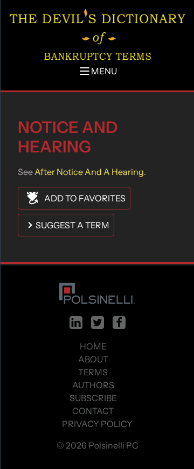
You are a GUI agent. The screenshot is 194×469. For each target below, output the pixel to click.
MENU (104, 71)
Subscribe (93, 398)
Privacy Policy (97, 423)
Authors (93, 385)
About (93, 359)
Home (93, 346)
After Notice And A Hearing (88, 171)
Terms (93, 372)
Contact (93, 410)
